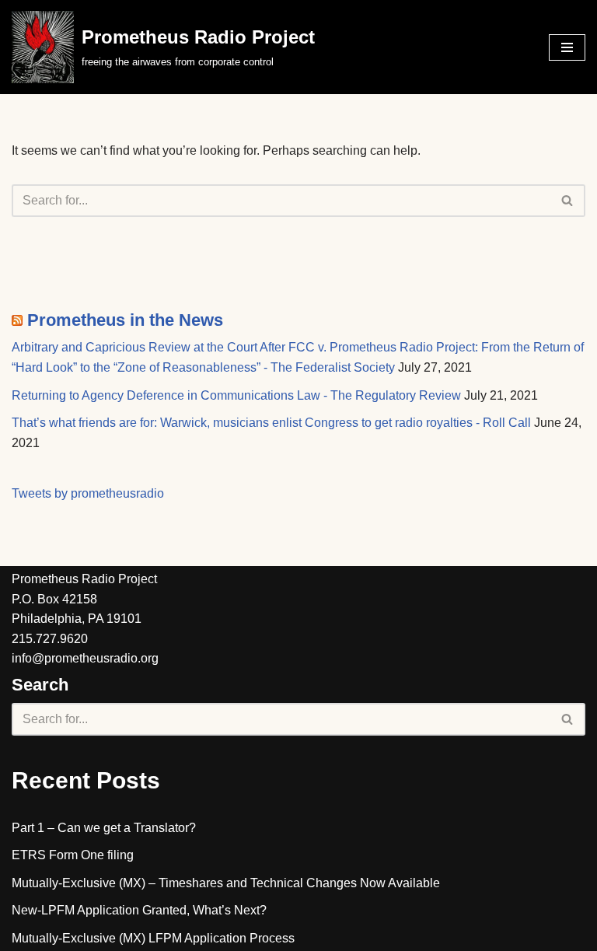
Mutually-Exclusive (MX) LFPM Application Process (153, 938)
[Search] (567, 200)
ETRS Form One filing (73, 855)
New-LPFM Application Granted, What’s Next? (139, 910)
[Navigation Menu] (567, 47)
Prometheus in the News (125, 320)
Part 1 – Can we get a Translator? (104, 827)
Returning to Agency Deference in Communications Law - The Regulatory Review (236, 395)
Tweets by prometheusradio (88, 493)
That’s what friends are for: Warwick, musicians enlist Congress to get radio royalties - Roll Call (271, 422)
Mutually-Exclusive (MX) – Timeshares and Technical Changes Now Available (226, 883)
